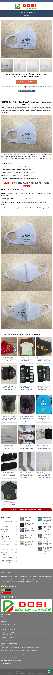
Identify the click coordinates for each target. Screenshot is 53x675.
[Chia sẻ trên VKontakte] (29, 91)
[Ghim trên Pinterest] (26, 91)
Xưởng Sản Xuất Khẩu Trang (31, 182)
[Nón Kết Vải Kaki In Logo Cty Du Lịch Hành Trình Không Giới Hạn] (9, 374)
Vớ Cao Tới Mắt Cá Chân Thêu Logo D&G (9, 447)
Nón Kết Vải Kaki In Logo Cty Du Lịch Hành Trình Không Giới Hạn (9, 388)
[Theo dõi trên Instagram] (5, 597)
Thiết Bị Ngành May (6, 562)
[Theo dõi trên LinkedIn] (12, 597)
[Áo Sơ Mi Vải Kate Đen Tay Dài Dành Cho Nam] (9, 490)
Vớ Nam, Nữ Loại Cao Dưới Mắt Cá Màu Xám (44, 447)
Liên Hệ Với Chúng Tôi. (7, 619)
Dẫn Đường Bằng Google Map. (8, 640)
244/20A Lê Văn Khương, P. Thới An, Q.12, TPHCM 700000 (23, 650)
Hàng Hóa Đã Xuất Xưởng (11, 86)
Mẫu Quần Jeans (5, 552)
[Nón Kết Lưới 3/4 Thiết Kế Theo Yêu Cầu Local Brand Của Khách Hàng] (9, 404)
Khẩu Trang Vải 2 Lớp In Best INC (9, 359)
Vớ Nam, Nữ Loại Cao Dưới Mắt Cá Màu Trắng (26, 447)
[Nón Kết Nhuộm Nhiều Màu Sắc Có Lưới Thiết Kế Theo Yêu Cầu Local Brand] (26, 404)
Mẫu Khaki (3, 541)
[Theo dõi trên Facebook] (2, 597)
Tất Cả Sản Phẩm (21, 1)
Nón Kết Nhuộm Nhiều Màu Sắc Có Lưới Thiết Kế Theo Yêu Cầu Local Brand (26, 419)
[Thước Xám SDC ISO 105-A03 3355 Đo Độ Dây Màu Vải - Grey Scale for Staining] (26, 374)
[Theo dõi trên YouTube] (15, 597)
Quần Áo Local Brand (6, 557)
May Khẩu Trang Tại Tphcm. (8, 629)
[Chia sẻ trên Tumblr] (34, 91)
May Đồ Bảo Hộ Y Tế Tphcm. (8, 634)
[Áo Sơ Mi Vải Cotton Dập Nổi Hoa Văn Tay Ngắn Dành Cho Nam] (44, 461)
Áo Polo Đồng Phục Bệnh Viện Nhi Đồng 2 (26, 359)
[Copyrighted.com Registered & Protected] (6, 593)
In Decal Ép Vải (32, 12)
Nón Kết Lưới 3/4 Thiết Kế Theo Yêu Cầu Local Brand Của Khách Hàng (9, 418)
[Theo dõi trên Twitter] (7, 597)
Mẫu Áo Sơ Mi (4, 526)
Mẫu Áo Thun (4, 529)
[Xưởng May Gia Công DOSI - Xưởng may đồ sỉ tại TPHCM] (26, 6)
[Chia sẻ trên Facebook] (21, 91)
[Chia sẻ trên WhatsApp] (19, 91)
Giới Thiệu (29, 1)
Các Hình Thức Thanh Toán (8, 637)
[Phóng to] (3, 56)
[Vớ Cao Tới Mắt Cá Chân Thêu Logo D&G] (9, 434)
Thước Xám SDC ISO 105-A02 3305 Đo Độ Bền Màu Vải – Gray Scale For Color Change (44, 388)
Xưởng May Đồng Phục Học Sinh (9, 624)
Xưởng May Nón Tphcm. (7, 626)
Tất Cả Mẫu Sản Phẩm (6, 560)
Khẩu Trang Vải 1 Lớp (28, 86)
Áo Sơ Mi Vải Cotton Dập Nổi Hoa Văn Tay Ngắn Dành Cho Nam (44, 476)
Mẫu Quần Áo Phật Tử (6, 549)
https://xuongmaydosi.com (10, 657)
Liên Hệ (33, 1)
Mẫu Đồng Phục (5, 531)
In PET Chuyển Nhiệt (7, 538)
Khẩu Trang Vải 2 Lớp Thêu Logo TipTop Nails (44, 359)
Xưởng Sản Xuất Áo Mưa (7, 632)
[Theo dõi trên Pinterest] (10, 597)
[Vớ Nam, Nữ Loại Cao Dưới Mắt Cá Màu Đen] (9, 461)
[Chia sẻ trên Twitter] (24, 91)
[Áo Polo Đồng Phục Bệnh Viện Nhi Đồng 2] (26, 346)
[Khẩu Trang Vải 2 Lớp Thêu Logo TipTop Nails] (44, 346)
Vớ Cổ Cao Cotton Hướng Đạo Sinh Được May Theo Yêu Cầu (26, 476)
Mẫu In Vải (26, 12)
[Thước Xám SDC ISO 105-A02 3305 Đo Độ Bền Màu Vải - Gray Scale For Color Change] (44, 374)
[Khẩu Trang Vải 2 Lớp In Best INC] (9, 346)
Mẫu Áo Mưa (4, 524)
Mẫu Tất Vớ (4, 554)
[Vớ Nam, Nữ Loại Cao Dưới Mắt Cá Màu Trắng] (26, 434)
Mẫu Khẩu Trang (41, 86)
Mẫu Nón (3, 547)
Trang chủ (20, 12)
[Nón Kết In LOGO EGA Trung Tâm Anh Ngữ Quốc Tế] (44, 404)
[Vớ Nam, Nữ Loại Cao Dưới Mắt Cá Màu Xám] (44, 434)
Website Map (4, 621)
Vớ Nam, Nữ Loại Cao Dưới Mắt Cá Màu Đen (9, 475)
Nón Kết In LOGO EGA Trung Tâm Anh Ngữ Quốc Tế (44, 418)
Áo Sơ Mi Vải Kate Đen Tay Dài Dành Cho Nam (9, 503)
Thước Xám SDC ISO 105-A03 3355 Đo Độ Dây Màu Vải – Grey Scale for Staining (26, 388)
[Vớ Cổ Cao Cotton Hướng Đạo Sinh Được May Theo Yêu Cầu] (26, 461)
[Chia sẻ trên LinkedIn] (31, 91)
